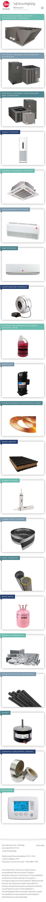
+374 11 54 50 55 (9, 851)
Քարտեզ (40, 845)
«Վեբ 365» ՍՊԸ (31, 862)
